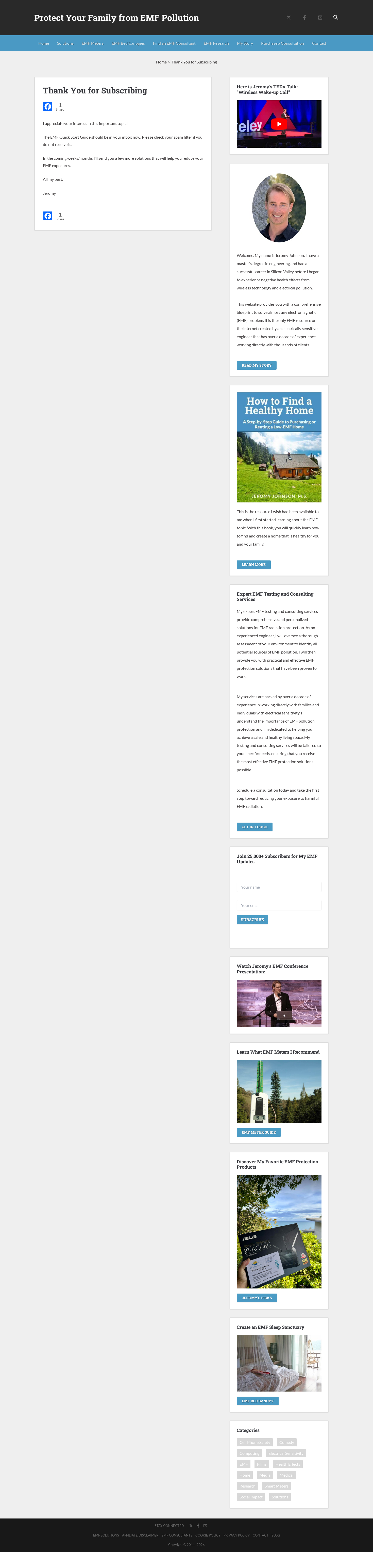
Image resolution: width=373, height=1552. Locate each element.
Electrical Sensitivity (285, 1453)
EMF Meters (93, 43)
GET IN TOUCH (254, 826)
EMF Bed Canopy (258, 1400)
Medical (287, 1475)
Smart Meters (277, 1485)
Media (264, 1475)
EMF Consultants (176, 1535)
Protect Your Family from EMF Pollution (116, 17)
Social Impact (251, 1496)
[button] (336, 17)
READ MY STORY (257, 365)
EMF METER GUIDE (259, 1132)
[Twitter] (288, 17)
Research (248, 1485)
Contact (319, 43)
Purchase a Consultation (282, 43)
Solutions (65, 43)
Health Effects (288, 1464)
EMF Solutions (106, 1535)
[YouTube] (320, 17)
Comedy (286, 1442)
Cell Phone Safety (255, 1442)
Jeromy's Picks (257, 1297)
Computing (249, 1453)
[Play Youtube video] (279, 124)
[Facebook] (304, 17)
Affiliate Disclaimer (140, 1535)
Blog (276, 1535)
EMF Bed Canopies (128, 43)
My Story (245, 43)
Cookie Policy (208, 1535)
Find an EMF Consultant (174, 43)
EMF (244, 1464)
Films (261, 1464)
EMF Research (216, 43)
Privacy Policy (237, 1535)
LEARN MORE (254, 564)
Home (43, 43)
